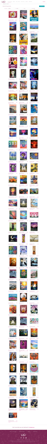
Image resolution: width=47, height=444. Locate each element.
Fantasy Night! (31, 103)
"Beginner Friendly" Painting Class (22, 256)
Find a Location (13, 431)
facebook (21, 437)
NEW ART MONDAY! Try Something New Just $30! (34, 91)
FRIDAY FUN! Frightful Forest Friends (12, 44)
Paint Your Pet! (9, 362)
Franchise (30, 1)
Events (14, 1)
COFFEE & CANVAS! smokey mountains (34, 44)
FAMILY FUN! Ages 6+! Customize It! (33, 327)
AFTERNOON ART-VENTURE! (11, 162)
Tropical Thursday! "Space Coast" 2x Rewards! (22, 21)
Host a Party (18, 1)
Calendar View (42, 6)
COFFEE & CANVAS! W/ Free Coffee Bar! (12, 32)
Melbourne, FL (9, 2)
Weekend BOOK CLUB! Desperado (12, 91)
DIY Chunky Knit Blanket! (21, 327)
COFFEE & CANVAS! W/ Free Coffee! (12, 197)
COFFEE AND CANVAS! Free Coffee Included (12, 103)
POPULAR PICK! (31, 162)
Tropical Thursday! (31, 209)
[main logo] (3, 0)
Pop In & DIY (23, 1)
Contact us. (31, 427)
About (29, 431)
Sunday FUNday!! (31, 256)
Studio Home (10, 1)
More (26, 1)
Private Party (22, 431)
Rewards (44, 1)
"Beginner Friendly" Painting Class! (33, 150)
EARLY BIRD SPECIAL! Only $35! (22, 32)
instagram (23, 437)
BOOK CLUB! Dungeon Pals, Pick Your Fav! (23, 197)
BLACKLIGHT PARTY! (21, 162)
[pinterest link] (26, 437)
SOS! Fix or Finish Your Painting (11, 150)
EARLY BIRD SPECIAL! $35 (21, 209)
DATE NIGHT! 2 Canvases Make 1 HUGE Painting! (33, 32)
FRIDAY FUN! (9, 374)
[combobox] (12, 8)
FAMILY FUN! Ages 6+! (21, 150)
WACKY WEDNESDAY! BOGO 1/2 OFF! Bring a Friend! (23, 103)
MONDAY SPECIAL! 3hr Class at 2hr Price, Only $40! (23, 91)
